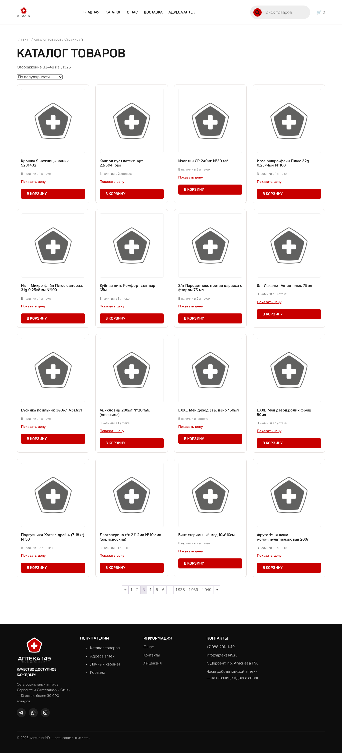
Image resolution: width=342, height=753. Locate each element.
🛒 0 (321, 12)
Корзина (97, 673)
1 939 (193, 590)
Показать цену (33, 182)
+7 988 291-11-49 (221, 647)
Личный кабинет (105, 664)
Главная (91, 12)
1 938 (180, 590)
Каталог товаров (47, 39)
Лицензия (152, 663)
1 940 (207, 590)
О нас (132, 12)
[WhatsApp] (33, 712)
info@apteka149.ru (222, 655)
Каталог (113, 12)
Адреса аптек (181, 12)
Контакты (151, 655)
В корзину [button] (37, 194)
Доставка (153, 12)
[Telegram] (21, 712)
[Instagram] (45, 712)
